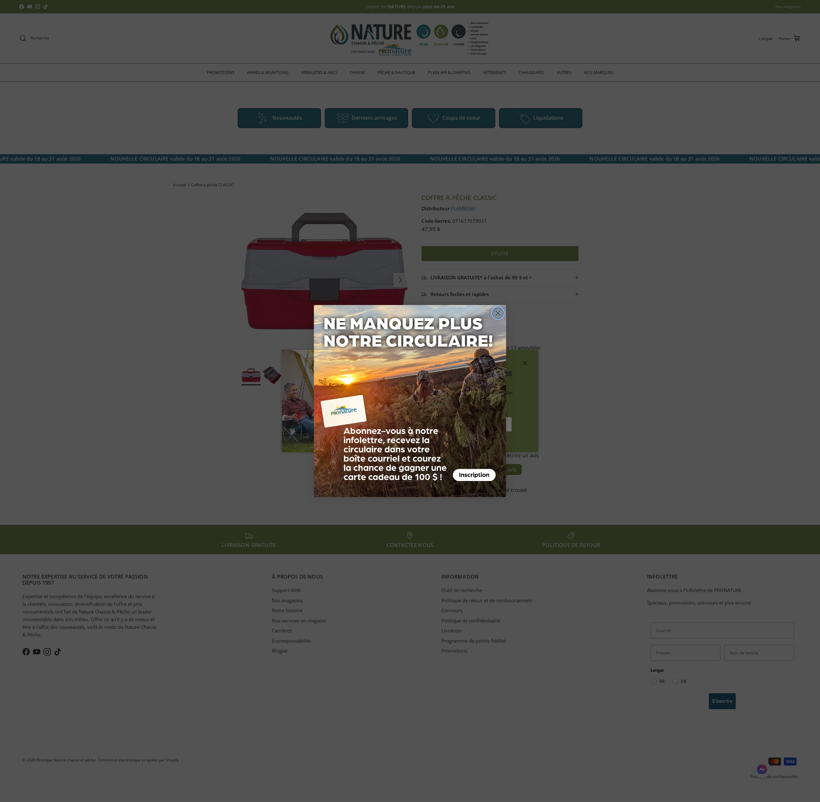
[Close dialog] (498, 313)
